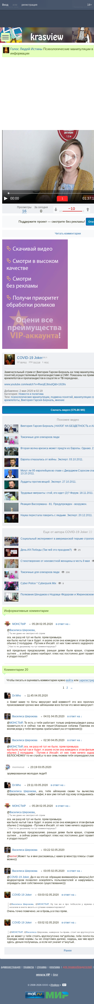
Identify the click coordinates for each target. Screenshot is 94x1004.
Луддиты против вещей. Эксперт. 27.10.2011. (48, 481)
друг (46, 362)
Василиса (31, 932)
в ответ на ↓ (63, 624)
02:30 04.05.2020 (54, 740)
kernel (13, 856)
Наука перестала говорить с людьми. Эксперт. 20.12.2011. (56, 515)
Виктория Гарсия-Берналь (37, 400)
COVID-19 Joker (30, 358)
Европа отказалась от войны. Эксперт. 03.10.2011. (52, 459)
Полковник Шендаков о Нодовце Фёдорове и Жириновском (57, 594)
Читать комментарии (68, 233)
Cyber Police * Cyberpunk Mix (38, 583)
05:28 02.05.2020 (42, 624)
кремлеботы (12, 400)
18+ (89, 4)
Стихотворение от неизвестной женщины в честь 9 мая (55, 561)
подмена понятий (62, 397)
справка (42, 967)
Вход (5, 4)
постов (36, 362)
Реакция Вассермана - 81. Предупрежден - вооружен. (54, 504)
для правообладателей (77, 967)
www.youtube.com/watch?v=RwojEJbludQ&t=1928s (35, 384)
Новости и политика (31, 394)
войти (69, 680)
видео (23, 362)
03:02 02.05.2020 (48, 922)
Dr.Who (16, 695)
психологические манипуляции (30, 397)
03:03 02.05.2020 (48, 894)
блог (55, 974)
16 (24, 211)
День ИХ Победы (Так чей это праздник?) (46, 549)
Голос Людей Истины (26, 49)
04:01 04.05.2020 (54, 716)
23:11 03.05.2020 (37, 785)
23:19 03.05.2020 (40, 767)
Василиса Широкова (22, 630)
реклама (54, 967)
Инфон (54, 984)
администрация (11, 967)
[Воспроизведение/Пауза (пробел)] (5, 198)
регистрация (29, 4)
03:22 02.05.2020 (54, 849)
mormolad (18, 767)
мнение (59, 400)
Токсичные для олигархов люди (40, 437)
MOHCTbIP (19, 624)
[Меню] (5, 37)
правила (28, 967)
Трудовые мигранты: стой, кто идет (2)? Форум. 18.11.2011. (57, 492)
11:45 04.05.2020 (37, 695)
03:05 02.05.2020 (54, 870)
